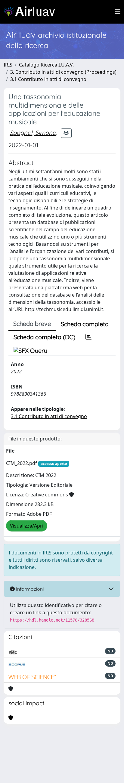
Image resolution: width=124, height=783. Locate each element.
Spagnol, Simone (33, 132)
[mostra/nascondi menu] (117, 12)
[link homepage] (32, 12)
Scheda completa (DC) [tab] (44, 337)
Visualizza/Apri (26, 525)
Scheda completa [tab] (85, 324)
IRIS (8, 64)
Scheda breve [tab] (32, 323)
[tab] (88, 337)
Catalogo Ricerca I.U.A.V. (46, 64)
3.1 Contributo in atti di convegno (48, 79)
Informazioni (29, 589)
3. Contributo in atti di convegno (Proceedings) (63, 72)
